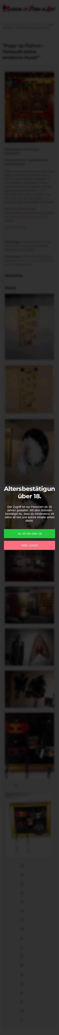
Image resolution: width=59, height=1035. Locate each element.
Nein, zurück (29, 545)
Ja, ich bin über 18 (30, 533)
